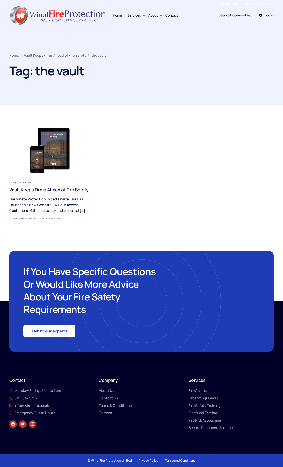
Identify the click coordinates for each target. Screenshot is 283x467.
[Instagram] (32, 424)
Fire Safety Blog (20, 182)
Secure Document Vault (236, 15)
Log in (269, 15)
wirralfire (16, 218)
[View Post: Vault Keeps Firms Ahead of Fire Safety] (49, 150)
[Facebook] (13, 424)
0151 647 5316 (228, 4)
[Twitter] (23, 424)
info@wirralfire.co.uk (261, 4)
